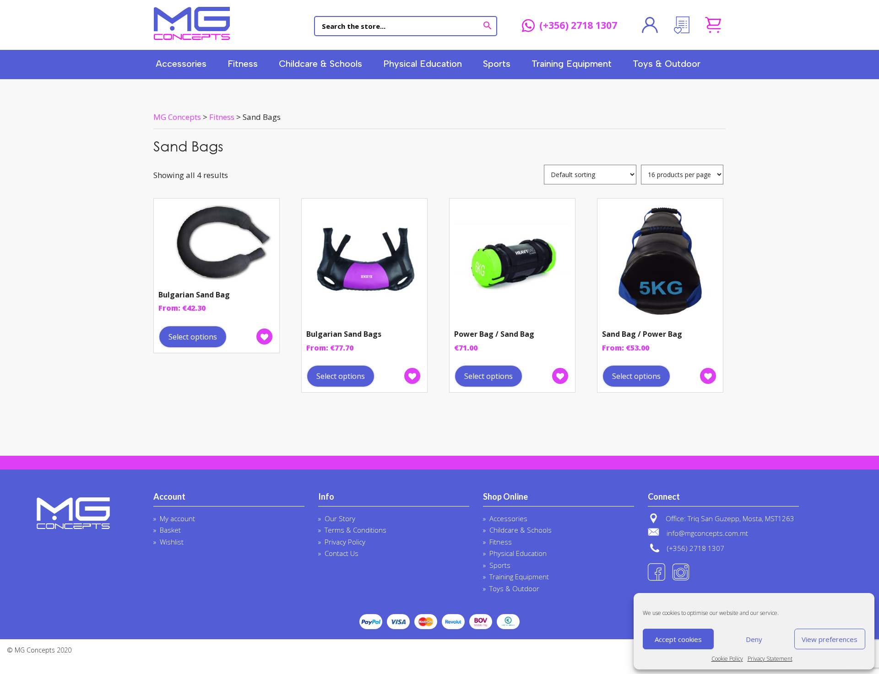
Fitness (243, 63)
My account (177, 518)
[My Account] (650, 25)
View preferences (829, 639)
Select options (192, 337)
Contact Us (341, 553)
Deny (754, 639)
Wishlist (172, 541)
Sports (496, 63)
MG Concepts (191, 23)
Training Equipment (572, 63)
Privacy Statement (770, 659)
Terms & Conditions (355, 529)
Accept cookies (678, 639)
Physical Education (422, 63)
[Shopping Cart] (713, 25)
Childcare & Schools (320, 63)
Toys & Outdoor (666, 63)
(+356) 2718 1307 (578, 26)
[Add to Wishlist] (264, 337)
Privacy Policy (345, 541)
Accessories (181, 63)
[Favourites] (681, 25)
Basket (170, 529)
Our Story (340, 518)
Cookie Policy (727, 659)
